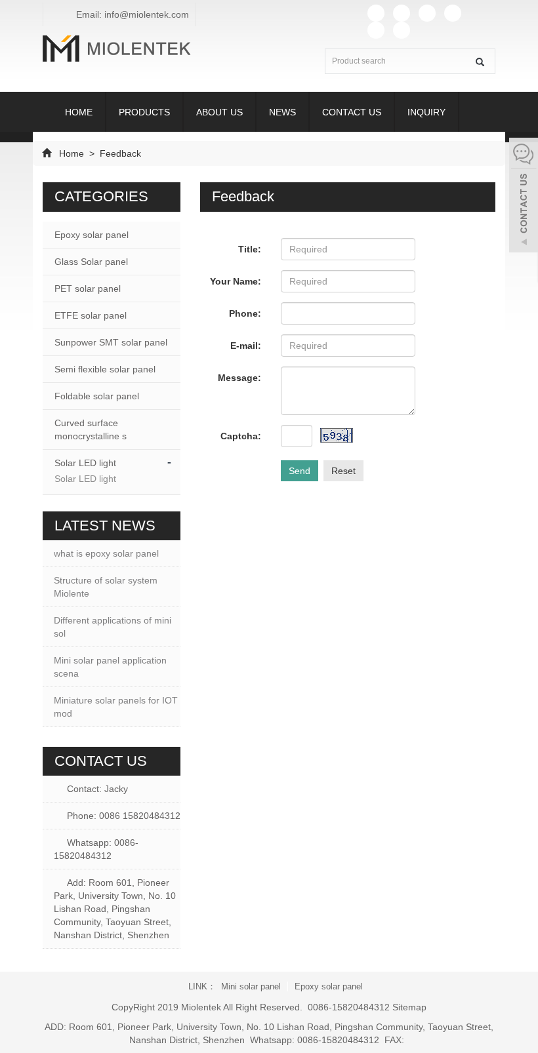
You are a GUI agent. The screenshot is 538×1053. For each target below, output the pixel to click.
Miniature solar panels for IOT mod (116, 707)
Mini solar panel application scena (110, 667)
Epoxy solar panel (91, 234)
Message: (239, 377)
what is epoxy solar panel (106, 553)
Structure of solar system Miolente (105, 587)
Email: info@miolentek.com (131, 14)
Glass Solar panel (91, 261)
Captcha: (240, 436)
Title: (249, 249)
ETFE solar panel (90, 315)
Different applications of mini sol (112, 627)
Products (144, 112)
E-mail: (245, 345)
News (282, 112)
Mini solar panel (251, 986)
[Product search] (480, 62)
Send (299, 471)
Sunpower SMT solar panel (110, 342)
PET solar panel (87, 288)
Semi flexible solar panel (104, 369)
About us (219, 112)
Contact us (351, 112)
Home (79, 112)
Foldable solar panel (96, 396)
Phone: (245, 313)
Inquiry (426, 112)
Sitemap (409, 1007)
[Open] (523, 197)
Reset (343, 471)
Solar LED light (85, 463)
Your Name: (235, 281)
